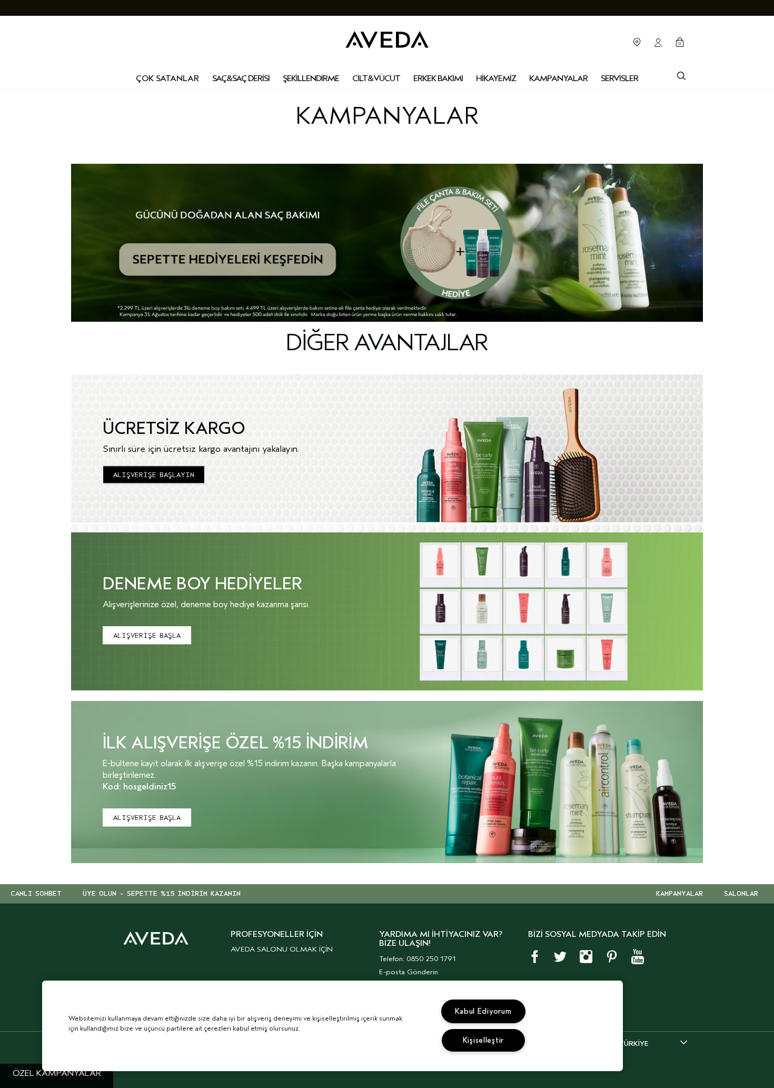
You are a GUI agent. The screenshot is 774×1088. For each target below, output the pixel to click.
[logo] (387, 37)
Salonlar (637, 42)
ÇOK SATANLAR (167, 78)
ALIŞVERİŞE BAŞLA (147, 635)
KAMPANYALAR (679, 893)
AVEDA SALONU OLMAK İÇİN (282, 949)
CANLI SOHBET (36, 893)
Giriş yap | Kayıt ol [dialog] (658, 42)
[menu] (241, 79)
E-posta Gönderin (408, 971)
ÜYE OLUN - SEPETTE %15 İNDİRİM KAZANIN (162, 893)
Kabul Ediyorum (483, 1011)
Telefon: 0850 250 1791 (417, 958)
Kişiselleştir (483, 1040)
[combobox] (652, 1043)
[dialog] (681, 75)
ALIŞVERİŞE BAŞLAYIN (153, 474)
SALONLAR (741, 893)
